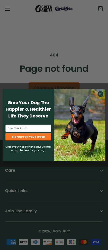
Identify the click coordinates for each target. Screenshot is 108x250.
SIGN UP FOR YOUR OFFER (28, 137)
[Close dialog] (100, 94)
